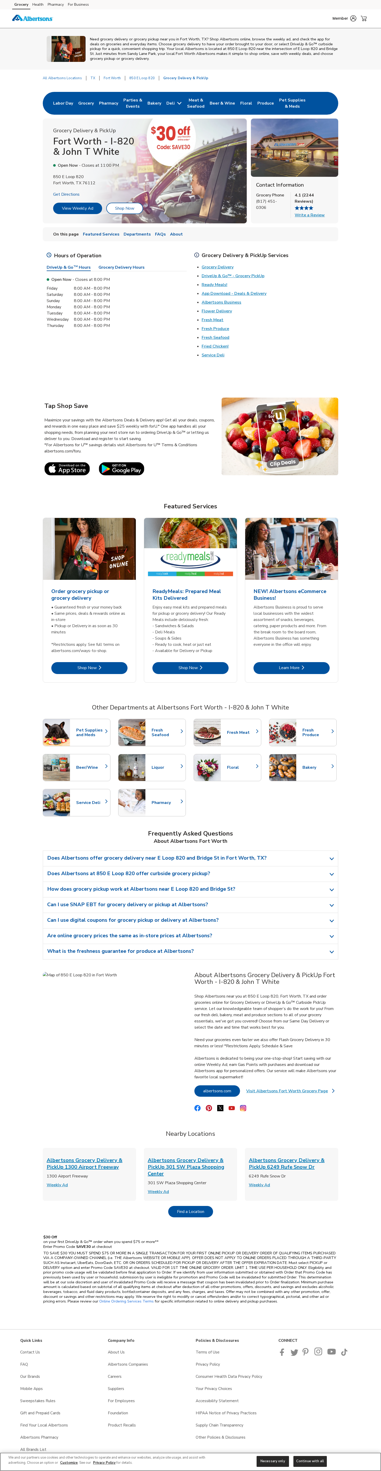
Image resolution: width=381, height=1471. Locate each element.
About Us (116, 1352)
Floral (241, 767)
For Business (78, 4)
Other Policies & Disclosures (220, 1437)
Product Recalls (122, 1425)
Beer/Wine (90, 767)
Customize (69, 1462)
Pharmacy (56, 4)
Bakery (316, 767)
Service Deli (213, 355)
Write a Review (310, 215)
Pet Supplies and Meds (90, 732)
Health (38, 4)
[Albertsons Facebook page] (283, 1354)
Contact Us (30, 1352)
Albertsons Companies (128, 1364)
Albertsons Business (221, 302)
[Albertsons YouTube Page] (332, 1354)
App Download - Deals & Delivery (234, 293)
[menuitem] (63, 103)
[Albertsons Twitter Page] (294, 1354)
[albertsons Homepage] (32, 19)
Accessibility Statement (217, 1400)
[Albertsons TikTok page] (344, 1354)
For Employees (121, 1400)
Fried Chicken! (215, 346)
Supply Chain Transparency (219, 1425)
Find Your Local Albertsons (44, 1425)
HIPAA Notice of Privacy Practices (226, 1413)
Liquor (166, 767)
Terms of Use (208, 1352)
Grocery (21, 4)
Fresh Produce (215, 329)
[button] (344, 18)
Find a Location (195, 1211)
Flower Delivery (217, 311)
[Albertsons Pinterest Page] (306, 1354)
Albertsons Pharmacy (39, 1437)
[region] (190, 1462)
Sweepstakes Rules (37, 1400)
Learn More (304, 668)
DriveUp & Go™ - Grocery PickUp (233, 276)
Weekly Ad (57, 1185)
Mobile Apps (31, 1388)
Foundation (118, 1413)
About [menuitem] (176, 234)
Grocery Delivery (218, 267)
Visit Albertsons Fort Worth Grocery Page (290, 1092)
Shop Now (124, 208)
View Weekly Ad (77, 208)
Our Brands (30, 1376)
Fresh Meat (212, 320)
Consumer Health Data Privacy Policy (229, 1376)
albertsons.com (221, 1091)
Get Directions (66, 194)
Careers (115, 1376)
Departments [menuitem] (137, 234)
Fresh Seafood (215, 337)
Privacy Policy (208, 1364)
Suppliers (116, 1388)
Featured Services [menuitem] (101, 234)
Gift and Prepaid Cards (40, 1413)
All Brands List (33, 1449)
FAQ (24, 1364)
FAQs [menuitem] (160, 234)
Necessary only (272, 1461)
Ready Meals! (214, 285)
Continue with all (310, 1461)
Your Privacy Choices (214, 1388)
